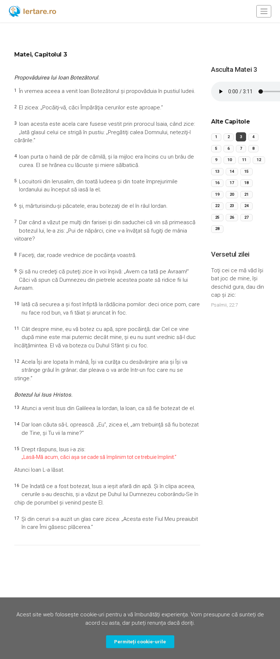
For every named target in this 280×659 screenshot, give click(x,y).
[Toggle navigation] (263, 11)
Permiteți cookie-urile (140, 641)
